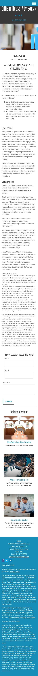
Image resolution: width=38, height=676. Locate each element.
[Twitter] (16, 15)
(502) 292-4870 (20, 20)
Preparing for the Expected (19, 520)
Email (7, 370)
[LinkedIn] (19, 15)
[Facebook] (21, 15)
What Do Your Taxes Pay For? (19, 479)
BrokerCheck (14, 571)
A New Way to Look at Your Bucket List (19, 442)
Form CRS (10, 565)
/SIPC (15, 627)
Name (7, 358)
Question (6, 383)
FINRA (10, 627)
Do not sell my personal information (22, 617)
